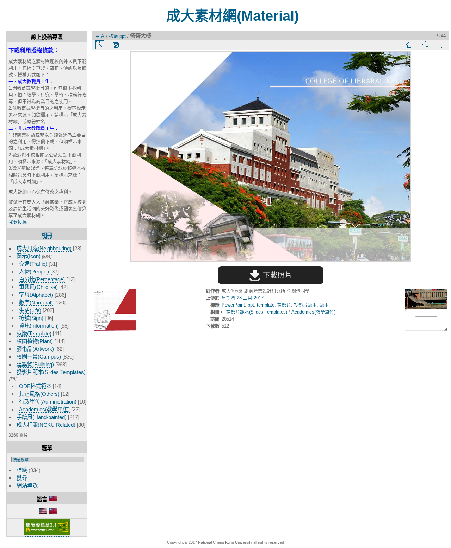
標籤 (22, 470)
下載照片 (276, 275)
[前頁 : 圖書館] (115, 311)
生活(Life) (30, 310)
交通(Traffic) (33, 264)
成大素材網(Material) (232, 16)
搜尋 (22, 478)
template (265, 305)
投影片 (284, 305)
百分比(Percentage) (42, 279)
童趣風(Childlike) (38, 287)
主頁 (100, 36)
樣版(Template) (34, 333)
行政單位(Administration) (47, 402)
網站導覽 (27, 486)
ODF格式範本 (35, 386)
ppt (122, 36)
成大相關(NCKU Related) (46, 425)
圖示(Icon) (29, 256)
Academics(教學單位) (44, 409)
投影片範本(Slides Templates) (51, 372)
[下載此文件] (116, 44)
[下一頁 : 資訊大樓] (426, 311)
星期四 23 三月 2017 (243, 298)
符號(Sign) (31, 318)
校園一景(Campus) (39, 357)
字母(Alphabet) (36, 295)
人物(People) (34, 272)
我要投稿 (17, 222)
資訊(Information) (39, 326)
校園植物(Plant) (35, 341)
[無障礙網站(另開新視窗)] (47, 534)
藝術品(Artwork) (35, 349)
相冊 (47, 235)
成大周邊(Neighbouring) (44, 248)
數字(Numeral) (36, 302)
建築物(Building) (35, 364)
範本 (324, 305)
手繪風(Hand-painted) (42, 417)
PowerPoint (233, 305)
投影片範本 (305, 305)
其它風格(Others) (39, 394)
